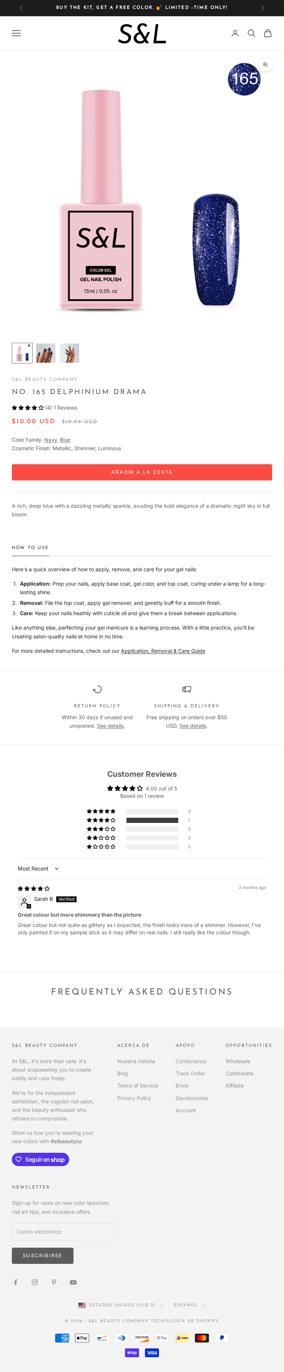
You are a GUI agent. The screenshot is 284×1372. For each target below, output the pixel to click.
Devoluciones (192, 1098)
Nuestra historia (136, 1061)
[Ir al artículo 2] (46, 353)
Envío (182, 1085)
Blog (122, 1073)
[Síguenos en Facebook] (15, 1282)
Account (186, 1110)
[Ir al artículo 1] (22, 353)
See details (110, 726)
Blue (65, 440)
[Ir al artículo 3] (69, 353)
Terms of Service (137, 1085)
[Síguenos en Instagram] (34, 1282)
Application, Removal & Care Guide (163, 651)
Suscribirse (43, 1255)
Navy (50, 440)
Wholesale (238, 1061)
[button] (28, 407)
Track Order (190, 1073)
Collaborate (239, 1073)
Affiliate (235, 1085)
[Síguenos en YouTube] (73, 1282)
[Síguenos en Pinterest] (54, 1282)
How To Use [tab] (30, 548)
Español (186, 1305)
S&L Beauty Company (45, 380)
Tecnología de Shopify (185, 1321)
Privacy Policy (134, 1098)
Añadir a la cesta (142, 472)
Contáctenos (191, 1061)
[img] (34, 888)
